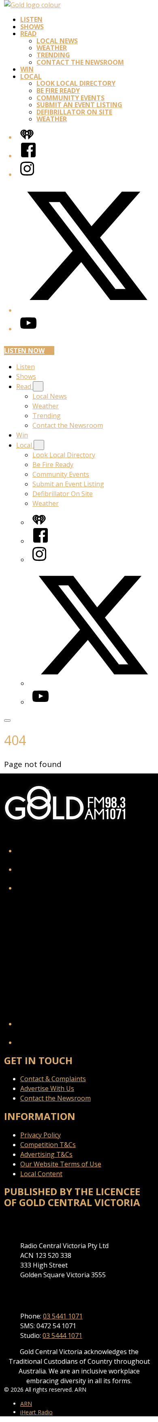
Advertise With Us (47, 1088)
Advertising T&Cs (46, 1154)
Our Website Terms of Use (60, 1164)
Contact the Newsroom (80, 62)
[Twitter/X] (87, 310)
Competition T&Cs (48, 1144)
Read (28, 33)
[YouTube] (28, 328)
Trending (53, 55)
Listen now (24, 350)
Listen (31, 19)
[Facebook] (28, 155)
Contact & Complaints (53, 1078)
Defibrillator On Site (74, 112)
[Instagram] (27, 174)
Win (27, 69)
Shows (32, 26)
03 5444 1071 (62, 1335)
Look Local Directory (75, 83)
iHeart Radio (36, 1412)
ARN (26, 1403)
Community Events (70, 97)
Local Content (41, 1173)
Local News (57, 40)
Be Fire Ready (58, 90)
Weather (51, 47)
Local (31, 76)
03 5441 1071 (63, 1316)
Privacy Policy (40, 1134)
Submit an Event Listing (79, 104)
